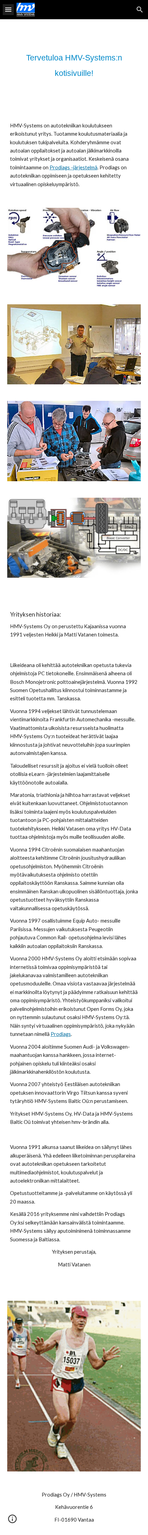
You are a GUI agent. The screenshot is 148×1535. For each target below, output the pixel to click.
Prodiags (61, 1034)
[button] (8, 9)
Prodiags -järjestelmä (73, 167)
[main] (74, 65)
